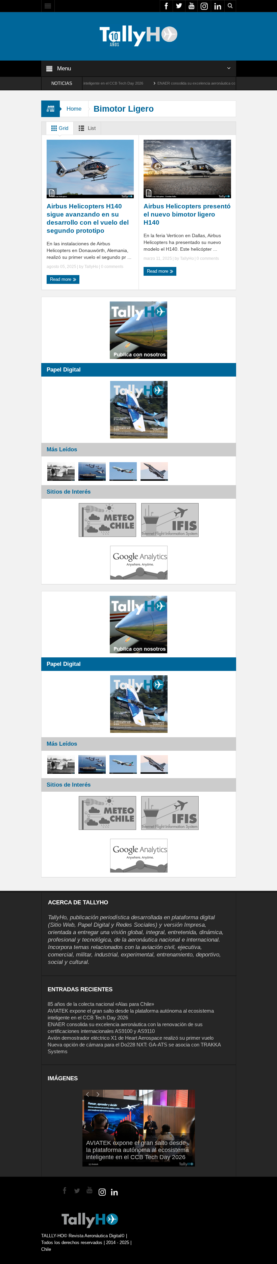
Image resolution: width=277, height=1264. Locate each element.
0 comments (111, 266)
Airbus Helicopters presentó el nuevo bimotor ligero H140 (187, 214)
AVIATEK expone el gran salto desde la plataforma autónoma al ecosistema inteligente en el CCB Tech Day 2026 (137, 1149)
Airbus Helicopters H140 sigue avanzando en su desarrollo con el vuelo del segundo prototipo (88, 218)
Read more (61, 279)
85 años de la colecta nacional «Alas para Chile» (101, 1004)
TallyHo (91, 266)
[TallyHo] (138, 36)
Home (74, 109)
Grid (62, 128)
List (91, 128)
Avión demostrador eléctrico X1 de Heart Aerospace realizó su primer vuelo (130, 1038)
